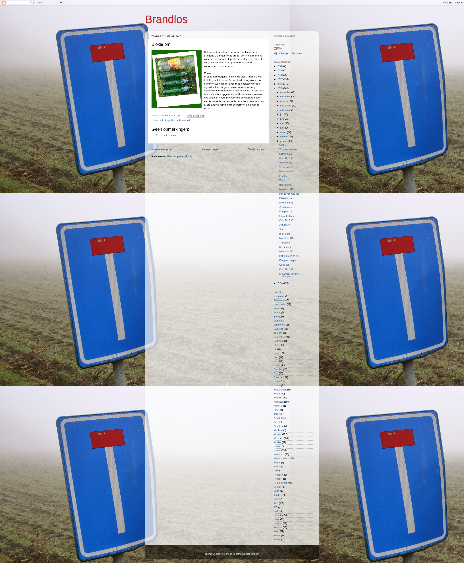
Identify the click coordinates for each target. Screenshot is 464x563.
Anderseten (280, 300)
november (285, 96)
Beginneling (285, 185)
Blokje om (284, 234)
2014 (280, 283)
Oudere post (257, 149)
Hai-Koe (283, 176)
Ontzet (282, 145)
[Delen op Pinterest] (202, 116)
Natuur (174, 120)
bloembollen (280, 304)
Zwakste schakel (288, 149)
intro (276, 414)
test (276, 499)
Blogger (254, 554)
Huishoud (278, 402)
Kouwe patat (285, 154)
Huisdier (278, 397)
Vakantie (278, 515)
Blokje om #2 (286, 171)
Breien (277, 312)
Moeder (277, 434)
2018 (280, 75)
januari (284, 141)
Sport (276, 491)
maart (283, 132)
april (282, 128)
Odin (276, 470)
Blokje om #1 (286, 202)
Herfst (277, 393)
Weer (276, 531)
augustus (285, 110)
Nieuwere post (161, 149)
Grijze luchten (286, 216)
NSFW (277, 466)
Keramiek (279, 418)
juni (282, 119)
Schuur (277, 487)
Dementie (279, 337)
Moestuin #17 (286, 251)
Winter (277, 535)
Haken (277, 385)
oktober (284, 101)
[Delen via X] (196, 116)
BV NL (277, 317)
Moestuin (278, 438)
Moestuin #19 (286, 189)
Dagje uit (278, 329)
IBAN (276, 410)
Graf (276, 373)
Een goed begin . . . (289, 260)
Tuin (276, 503)
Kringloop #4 (285, 211)
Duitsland (278, 341)
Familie (277, 353)
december (285, 92)
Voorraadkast (286, 167)
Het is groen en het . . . (291, 256)
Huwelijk (278, 406)
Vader (277, 511)
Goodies (278, 369)
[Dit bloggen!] (192, 116)
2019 (280, 70)
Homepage (210, 149)
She (281, 229)
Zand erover (285, 207)
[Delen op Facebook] (199, 116)
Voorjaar (278, 523)
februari (284, 136)
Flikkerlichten (286, 198)
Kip (275, 422)
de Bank (278, 333)
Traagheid (284, 242)
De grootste (285, 247)
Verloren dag (285, 162)
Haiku (277, 381)
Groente (278, 377)
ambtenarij (279, 296)
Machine (278, 430)
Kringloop (165, 120)
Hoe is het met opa (289, 194)
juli (282, 114)
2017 (280, 79)
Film (276, 357)
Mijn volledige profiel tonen (288, 53)
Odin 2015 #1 (286, 269)
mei (282, 123)
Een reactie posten (166, 135)
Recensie (278, 475)
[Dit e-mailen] (189, 116)
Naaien (277, 446)
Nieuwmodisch (281, 458)
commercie (279, 324)
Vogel (276, 519)
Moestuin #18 (286, 238)
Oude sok (284, 265)
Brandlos (166, 19)
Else (279, 48)
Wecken (278, 527)
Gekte (277, 365)
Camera (278, 321)
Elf (275, 349)
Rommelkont (280, 483)
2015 (280, 88)
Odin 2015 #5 (286, 158)
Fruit (276, 361)
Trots (282, 180)
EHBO (277, 345)
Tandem (278, 495)
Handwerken (280, 389)
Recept (277, 479)
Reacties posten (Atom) (179, 156)
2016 (280, 84)
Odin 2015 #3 (286, 220)
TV (275, 507)
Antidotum (284, 225)
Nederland (184, 120)
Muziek (277, 442)
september (286, 105)
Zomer (277, 539)
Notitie (277, 462)
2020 (280, 66)
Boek (276, 308)
